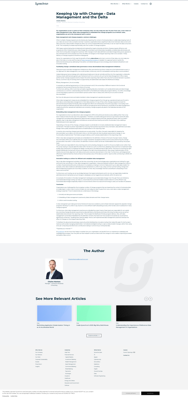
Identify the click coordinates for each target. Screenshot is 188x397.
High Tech (67, 352)
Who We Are (38, 350)
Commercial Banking (70, 366)
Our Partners (38, 354)
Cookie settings (131, 393)
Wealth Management (70, 361)
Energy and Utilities (70, 380)
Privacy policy (5, 395)
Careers (125, 350)
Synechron (61, 231)
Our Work (37, 357)
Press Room (38, 364)
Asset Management (70, 364)
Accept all (150, 393)
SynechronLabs (98, 352)
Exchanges (68, 373)
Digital (95, 369)
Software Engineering (99, 376)
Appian (96, 357)
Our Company (39, 352)
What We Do (97, 350)
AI (94, 354)
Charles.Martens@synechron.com (78, 259)
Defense (67, 385)
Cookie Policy (14, 395)
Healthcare (67, 378)
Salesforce (96, 364)
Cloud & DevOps (98, 371)
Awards (37, 361)
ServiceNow (97, 361)
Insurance (67, 376)
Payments (68, 371)
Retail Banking (69, 369)
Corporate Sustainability (41, 359)
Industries (67, 350)
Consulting (97, 366)
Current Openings (129, 352)
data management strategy (90, 60)
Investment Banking (70, 359)
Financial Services (69, 354)
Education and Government (72, 383)
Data (95, 373)
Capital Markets (69, 357)
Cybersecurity (97, 359)
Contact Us (126, 355)
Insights (37, 366)
